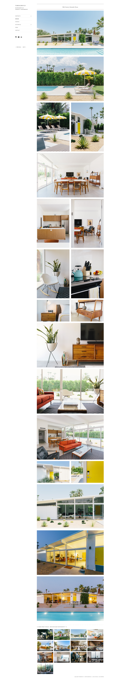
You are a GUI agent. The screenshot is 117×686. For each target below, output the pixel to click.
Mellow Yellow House (92, 638)
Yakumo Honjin (41, 673)
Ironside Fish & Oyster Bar (76, 650)
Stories (17, 21)
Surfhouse (56, 650)
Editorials (18, 24)
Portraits (17, 16)
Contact (17, 30)
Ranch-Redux (57, 638)
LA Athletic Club (41, 661)
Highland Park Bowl (92, 650)
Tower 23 (56, 661)
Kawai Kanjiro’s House (92, 661)
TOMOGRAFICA (20, 5)
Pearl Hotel (73, 661)
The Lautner (40, 650)
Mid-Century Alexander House (77, 638)
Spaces (17, 18)
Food (16, 27)
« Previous (18, 47)
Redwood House (41, 638)
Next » (24, 47)
